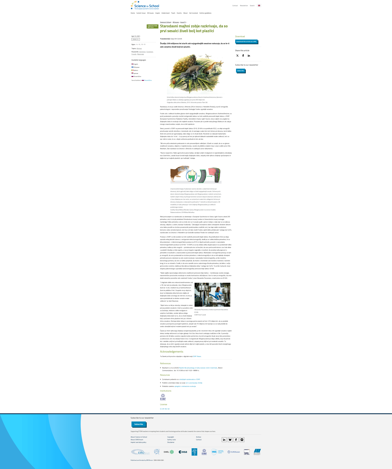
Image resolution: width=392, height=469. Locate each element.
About (185, 13)
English (135, 64)
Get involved (193, 13)
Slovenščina (137, 76)
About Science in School (139, 437)
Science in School (165, 22)
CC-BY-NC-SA (165, 409)
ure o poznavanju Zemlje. (194, 383)
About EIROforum (137, 439)
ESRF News (197, 356)
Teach (173, 13)
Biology (139, 48)
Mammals (140, 54)
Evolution (149, 51)
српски (135, 73)
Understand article (152, 26)
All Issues (150, 13)
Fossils (133, 54)
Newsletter (244, 5)
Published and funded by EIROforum (142, 460)
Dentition (142, 51)
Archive (198, 437)
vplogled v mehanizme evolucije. (185, 386)
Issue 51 (183, 22)
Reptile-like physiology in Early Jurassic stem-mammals (198, 368)
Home (133, 13)
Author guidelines (205, 13)
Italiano (135, 70)
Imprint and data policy (138, 442)
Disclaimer (170, 442)
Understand (165, 13)
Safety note (171, 439)
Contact (235, 5)
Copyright (170, 437)
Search (252, 5)
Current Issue (141, 13)
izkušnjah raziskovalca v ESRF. (190, 379)
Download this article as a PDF (246, 41)
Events (179, 13)
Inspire (157, 13)
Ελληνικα (136, 67)
